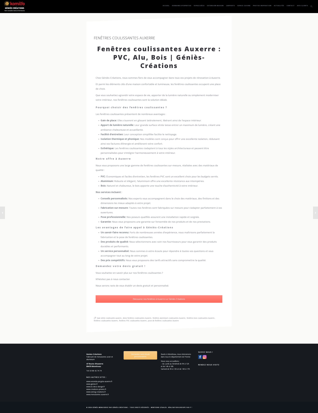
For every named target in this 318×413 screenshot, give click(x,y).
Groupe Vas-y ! (185, 407)
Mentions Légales (159, 407)
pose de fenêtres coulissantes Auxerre (163, 320)
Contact (291, 5)
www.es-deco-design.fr (95, 386)
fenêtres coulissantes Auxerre (106, 320)
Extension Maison (215, 5)
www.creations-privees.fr (96, 389)
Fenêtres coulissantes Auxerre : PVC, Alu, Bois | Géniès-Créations (159, 57)
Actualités (279, 5)
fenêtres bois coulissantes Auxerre (200, 318)
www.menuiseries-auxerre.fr (97, 394)
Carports (230, 5)
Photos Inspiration (262, 5)
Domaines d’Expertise (181, 5)
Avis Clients (302, 5)
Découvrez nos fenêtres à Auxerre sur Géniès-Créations (159, 299)
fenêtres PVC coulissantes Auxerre (133, 320)
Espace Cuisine (243, 5)
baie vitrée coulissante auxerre (109, 318)
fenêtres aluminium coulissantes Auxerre (169, 318)
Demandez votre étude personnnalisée (140, 355)
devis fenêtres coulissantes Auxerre (137, 318)
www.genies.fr (92, 384)
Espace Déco (199, 5)
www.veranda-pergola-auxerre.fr (99, 381)
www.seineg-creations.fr (96, 392)
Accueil (166, 5)
